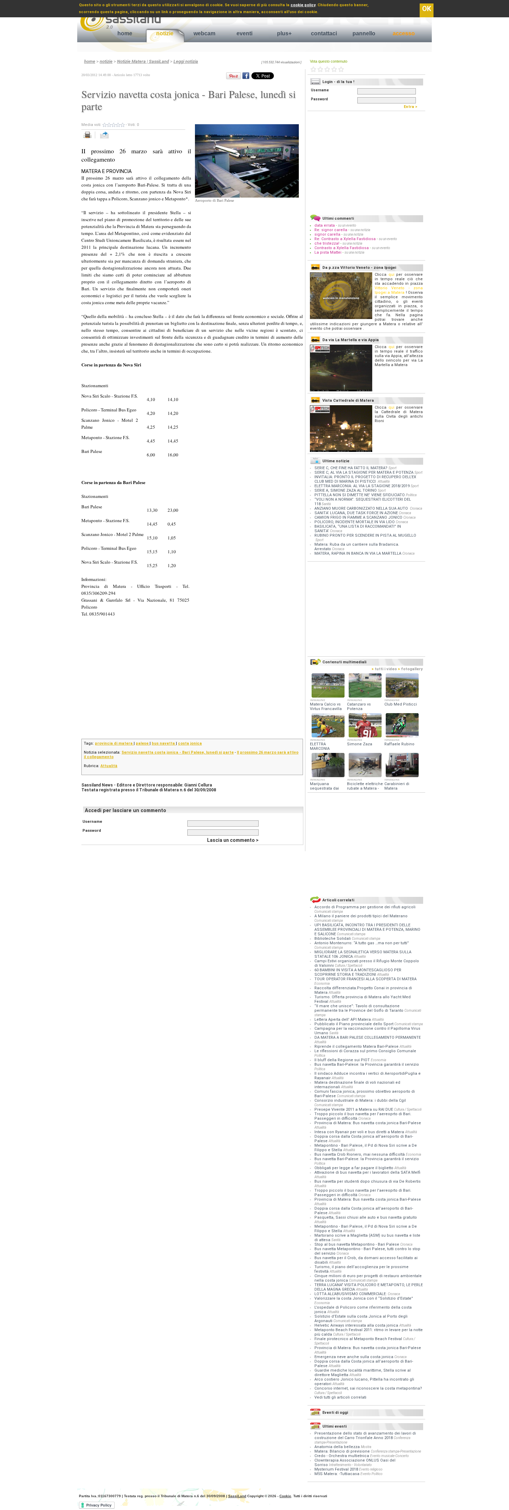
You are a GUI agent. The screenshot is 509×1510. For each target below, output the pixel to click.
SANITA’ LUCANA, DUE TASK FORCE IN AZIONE (356, 513)
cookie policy (303, 5)
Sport (392, 468)
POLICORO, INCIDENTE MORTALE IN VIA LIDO (354, 522)
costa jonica (190, 743)
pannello (363, 33)
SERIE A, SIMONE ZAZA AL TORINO (345, 490)
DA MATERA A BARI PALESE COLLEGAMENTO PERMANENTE (367, 1037)
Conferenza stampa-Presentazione (396, 1451)
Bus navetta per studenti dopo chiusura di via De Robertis (367, 1181)
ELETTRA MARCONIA (320, 746)
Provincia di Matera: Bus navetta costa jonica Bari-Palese (367, 1123)
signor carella (327, 234)
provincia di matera (114, 743)
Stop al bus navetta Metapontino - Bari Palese (357, 1244)
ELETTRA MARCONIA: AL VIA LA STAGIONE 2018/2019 (362, 486)
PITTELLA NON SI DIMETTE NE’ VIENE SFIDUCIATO (359, 495)
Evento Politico (371, 1474)
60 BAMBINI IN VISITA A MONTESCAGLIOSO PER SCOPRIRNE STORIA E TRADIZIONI (357, 972)
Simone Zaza (359, 744)
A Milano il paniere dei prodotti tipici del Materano (361, 916)
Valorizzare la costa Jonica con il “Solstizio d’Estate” (363, 1298)
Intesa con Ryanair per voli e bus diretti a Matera (359, 1132)
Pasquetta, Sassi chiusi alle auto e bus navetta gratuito (365, 1217)
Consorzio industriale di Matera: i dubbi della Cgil (360, 1100)
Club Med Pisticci (400, 704)
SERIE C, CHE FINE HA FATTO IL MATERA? (350, 468)
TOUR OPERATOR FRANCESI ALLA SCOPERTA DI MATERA (365, 979)
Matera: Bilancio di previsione (342, 1451)
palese (143, 743)
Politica (411, 495)
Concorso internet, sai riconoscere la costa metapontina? (368, 1388)
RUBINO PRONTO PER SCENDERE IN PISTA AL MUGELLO (365, 535)
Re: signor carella (331, 230)
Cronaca (416, 508)
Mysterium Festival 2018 (336, 1469)
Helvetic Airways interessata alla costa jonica (356, 1325)
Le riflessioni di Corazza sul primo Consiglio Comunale (365, 1051)
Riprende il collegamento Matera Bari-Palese (357, 1046)
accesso (404, 33)
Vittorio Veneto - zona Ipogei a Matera (399, 290)
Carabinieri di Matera (396, 786)
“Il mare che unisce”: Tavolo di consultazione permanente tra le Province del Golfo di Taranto (359, 1008)
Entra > (412, 106)
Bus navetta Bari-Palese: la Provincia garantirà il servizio (366, 1064)
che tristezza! (326, 243)
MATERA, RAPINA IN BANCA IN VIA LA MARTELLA (357, 553)
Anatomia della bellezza (337, 1447)
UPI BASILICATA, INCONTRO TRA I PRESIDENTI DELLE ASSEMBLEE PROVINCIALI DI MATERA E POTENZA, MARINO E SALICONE (367, 929)
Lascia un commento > (233, 840)
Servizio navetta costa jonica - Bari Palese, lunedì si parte (178, 752)
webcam (204, 33)
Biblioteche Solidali (333, 938)
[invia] (111, 139)
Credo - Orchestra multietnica (341, 1456)
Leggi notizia (185, 61)
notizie (164, 33)
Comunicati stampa (328, 911)
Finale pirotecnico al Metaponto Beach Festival (358, 1339)
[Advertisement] (247, 246)
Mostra (366, 1447)
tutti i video (384, 669)
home (124, 33)
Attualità (108, 766)
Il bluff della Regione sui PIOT (342, 1060)
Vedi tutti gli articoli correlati (340, 1397)
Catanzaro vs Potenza (359, 706)
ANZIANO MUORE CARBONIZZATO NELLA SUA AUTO (361, 508)
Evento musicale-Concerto (389, 1456)
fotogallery (410, 669)
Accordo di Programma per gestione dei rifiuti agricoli (365, 907)
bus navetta (164, 743)
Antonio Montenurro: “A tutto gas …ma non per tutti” (361, 943)
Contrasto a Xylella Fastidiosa (341, 248)
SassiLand (237, 1496)
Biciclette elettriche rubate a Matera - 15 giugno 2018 (365, 788)
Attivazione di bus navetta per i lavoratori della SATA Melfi (367, 1172)
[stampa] (89, 139)
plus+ (284, 33)
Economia (322, 983)
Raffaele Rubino (399, 744)
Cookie (285, 1496)
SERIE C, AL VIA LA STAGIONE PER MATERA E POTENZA (363, 472)
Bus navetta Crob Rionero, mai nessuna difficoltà (360, 1154)
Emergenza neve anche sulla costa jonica (354, 1357)
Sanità (326, 504)
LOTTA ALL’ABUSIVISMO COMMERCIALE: (351, 1294)
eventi (244, 33)
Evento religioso (371, 1469)
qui (391, 274)
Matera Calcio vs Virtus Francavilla (326, 706)
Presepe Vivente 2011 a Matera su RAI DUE (354, 1109)
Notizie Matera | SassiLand (143, 61)
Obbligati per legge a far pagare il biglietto (354, 1168)
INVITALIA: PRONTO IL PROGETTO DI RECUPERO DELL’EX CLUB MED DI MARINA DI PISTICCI (365, 479)
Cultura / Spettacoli (348, 965)
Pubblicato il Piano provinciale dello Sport (354, 1024)
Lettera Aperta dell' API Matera (343, 1019)
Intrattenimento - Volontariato (350, 1465)
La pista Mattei (327, 252)
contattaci (324, 33)
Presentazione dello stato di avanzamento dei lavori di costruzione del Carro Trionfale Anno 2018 (365, 1435)
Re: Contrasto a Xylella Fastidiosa (345, 239)
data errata (324, 225)
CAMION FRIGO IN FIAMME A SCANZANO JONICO (358, 517)
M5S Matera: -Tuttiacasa (336, 1474)
